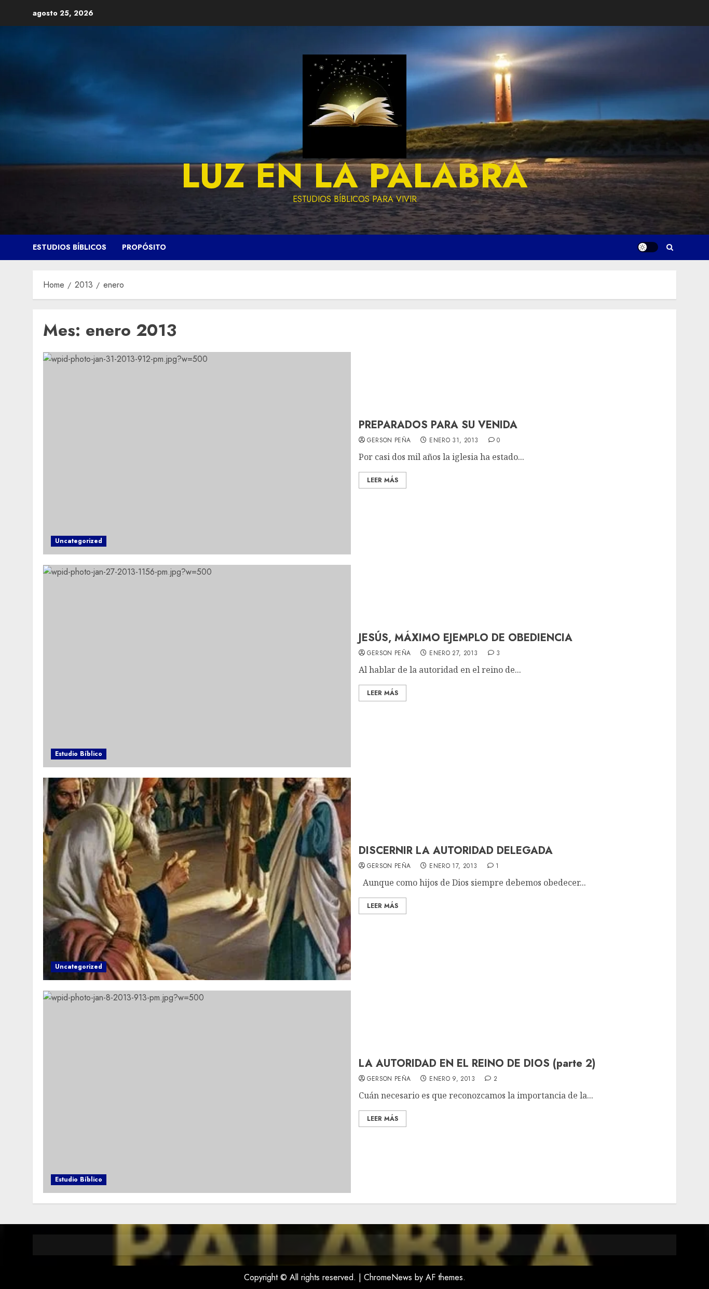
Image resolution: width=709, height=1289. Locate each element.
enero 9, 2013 (452, 1079)
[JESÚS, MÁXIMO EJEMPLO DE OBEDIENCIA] (197, 666)
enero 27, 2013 (453, 653)
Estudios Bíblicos (69, 247)
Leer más (382, 480)
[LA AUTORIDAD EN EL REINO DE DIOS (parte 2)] (197, 1092)
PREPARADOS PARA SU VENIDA (438, 424)
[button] (669, 247)
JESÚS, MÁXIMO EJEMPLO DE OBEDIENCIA (465, 637)
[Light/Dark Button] (647, 247)
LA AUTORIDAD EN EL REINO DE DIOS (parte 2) (477, 1063)
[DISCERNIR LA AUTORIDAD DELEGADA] (197, 879)
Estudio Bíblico (78, 753)
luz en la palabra (354, 175)
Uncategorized (78, 541)
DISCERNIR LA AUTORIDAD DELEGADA (456, 850)
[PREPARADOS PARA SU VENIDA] (197, 453)
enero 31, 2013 (453, 441)
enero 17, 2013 (453, 866)
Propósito (144, 247)
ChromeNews (388, 1277)
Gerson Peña (389, 441)
